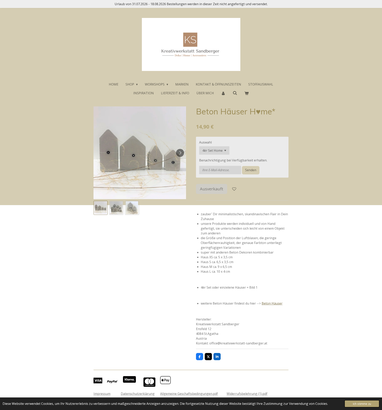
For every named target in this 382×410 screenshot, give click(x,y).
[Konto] (223, 93)
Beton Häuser (272, 303)
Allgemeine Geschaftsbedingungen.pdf (189, 393)
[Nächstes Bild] (180, 153)
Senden (250, 170)
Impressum (102, 393)
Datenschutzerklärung (138, 393)
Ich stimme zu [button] (362, 404)
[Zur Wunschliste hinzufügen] (234, 189)
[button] (101, 208)
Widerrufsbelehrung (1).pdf (247, 393)
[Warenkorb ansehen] (246, 93)
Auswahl (205, 142)
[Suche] (235, 93)
